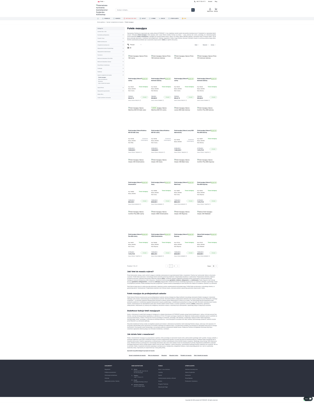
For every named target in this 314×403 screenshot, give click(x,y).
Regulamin (107, 369)
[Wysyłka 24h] (138, 65)
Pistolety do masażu (186, 355)
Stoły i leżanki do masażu (201, 355)
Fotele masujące (129, 22)
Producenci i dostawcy (191, 381)
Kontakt (210, 1)
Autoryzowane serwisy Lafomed (167, 378)
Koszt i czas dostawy (164, 369)
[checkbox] (128, 48)
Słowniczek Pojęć (163, 387)
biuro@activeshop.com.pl (141, 381)
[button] (308, 398)
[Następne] (178, 266)
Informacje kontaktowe (111, 375)
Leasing (160, 372)
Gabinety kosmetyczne (191, 369)
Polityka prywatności (110, 372)
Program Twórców (163, 384)
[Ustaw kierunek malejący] (128, 45)
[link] (167, 266)
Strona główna (101, 22)
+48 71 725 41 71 (200, 1)
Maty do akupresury (153, 355)
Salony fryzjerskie (190, 372)
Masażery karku (173, 355)
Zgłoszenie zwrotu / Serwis (112, 381)
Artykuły (107, 378)
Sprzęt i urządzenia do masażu (115, 22)
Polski (101, 1)
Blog (216, 1)
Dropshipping (188, 378)
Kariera (160, 381)
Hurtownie (188, 375)
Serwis (160, 375)
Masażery (164, 355)
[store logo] (103, 10)
